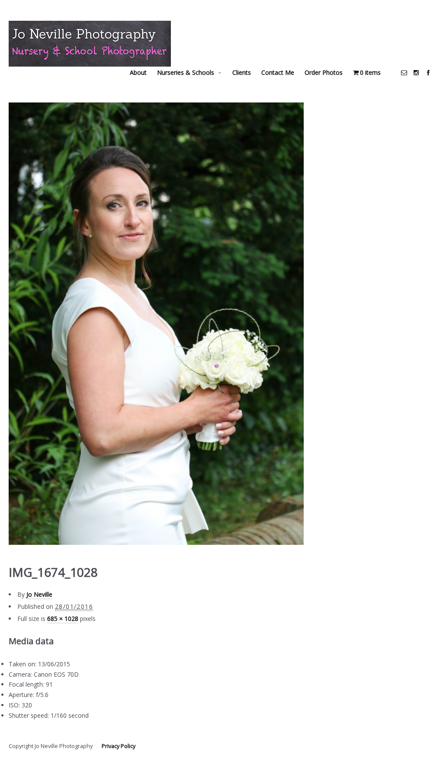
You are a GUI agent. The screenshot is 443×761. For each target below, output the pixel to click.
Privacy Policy (118, 746)
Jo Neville (39, 594)
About (138, 72)
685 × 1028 (62, 618)
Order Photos (324, 72)
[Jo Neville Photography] (90, 44)
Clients (241, 72)
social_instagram (416, 73)
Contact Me (277, 72)
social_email (404, 73)
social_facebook (428, 73)
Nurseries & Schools (185, 72)
